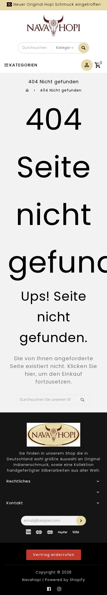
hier (30, 374)
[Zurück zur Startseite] (27, 90)
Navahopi (31, 579)
